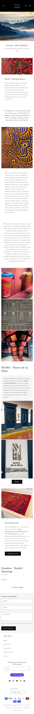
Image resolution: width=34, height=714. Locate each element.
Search (5, 656)
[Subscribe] (28, 669)
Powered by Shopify (18, 705)
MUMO (17, 482)
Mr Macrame (10, 705)
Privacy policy (8, 707)
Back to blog (18, 587)
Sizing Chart (6, 644)
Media (5, 640)
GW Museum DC (12, 553)
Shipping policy (26, 707)
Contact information (17, 710)
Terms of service (17, 707)
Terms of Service (8, 652)
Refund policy (27, 705)
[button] (3, 6)
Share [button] (4, 579)
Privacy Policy (7, 648)
